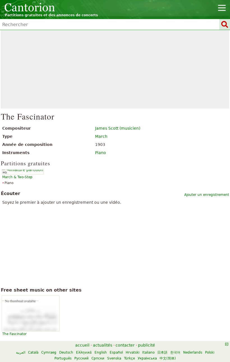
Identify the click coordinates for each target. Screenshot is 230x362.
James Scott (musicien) (117, 128)
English (101, 352)
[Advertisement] (115, 69)
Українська (147, 358)
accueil (82, 345)
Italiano (148, 352)
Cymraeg (48, 352)
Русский (81, 358)
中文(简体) (168, 358)
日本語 (162, 352)
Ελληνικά (84, 352)
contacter (125, 345)
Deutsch (66, 352)
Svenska (114, 358)
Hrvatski (132, 352)
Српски (97, 358)
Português (63, 358)
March (101, 136)
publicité (146, 345)
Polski (209, 352)
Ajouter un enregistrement (206, 195)
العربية (20, 352)
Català (33, 352)
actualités (102, 345)
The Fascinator (14, 334)
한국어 (175, 352)
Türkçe (129, 358)
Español (116, 352)
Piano (100, 152)
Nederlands (192, 352)
